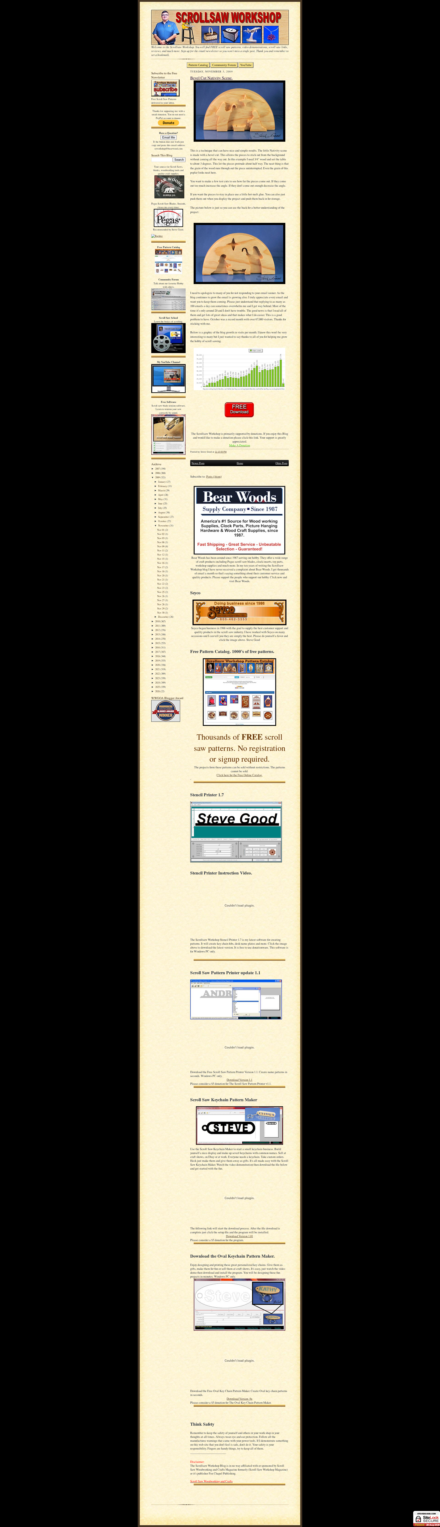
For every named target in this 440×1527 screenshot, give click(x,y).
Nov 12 (161, 554)
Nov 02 (161, 534)
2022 (157, 673)
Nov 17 (161, 567)
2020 (157, 665)
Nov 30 (161, 612)
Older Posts (281, 463)
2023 (157, 678)
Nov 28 (161, 604)
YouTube (246, 65)
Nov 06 (161, 542)
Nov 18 (161, 571)
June (160, 503)
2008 (157, 473)
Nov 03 (161, 538)
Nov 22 (161, 583)
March (161, 490)
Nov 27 (161, 600)
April (161, 494)
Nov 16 (161, 562)
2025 (157, 687)
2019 (157, 660)
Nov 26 (161, 596)
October (162, 521)
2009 (157, 477)
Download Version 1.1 (239, 1080)
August (162, 512)
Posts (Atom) (214, 477)
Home (240, 463)
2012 (157, 630)
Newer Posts (198, 463)
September (164, 516)
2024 (157, 682)
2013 (157, 634)
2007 (157, 468)
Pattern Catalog (198, 65)
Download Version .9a (239, 1399)
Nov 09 (161, 546)
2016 (157, 647)
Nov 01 (161, 529)
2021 (157, 669)
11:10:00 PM (221, 452)
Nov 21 (161, 579)
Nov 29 (161, 608)
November (163, 525)
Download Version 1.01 (239, 1236)
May (160, 499)
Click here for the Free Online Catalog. (239, 775)
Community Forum (224, 65)
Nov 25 (161, 592)
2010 (157, 621)
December (163, 616)
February (163, 486)
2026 (157, 691)
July (160, 507)
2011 (157, 625)
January (162, 481)
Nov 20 (161, 575)
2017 (157, 651)
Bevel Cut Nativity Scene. (211, 77)
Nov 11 (161, 550)
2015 (157, 643)
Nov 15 (161, 558)
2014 (157, 638)
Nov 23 (161, 587)
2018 (157, 656)
